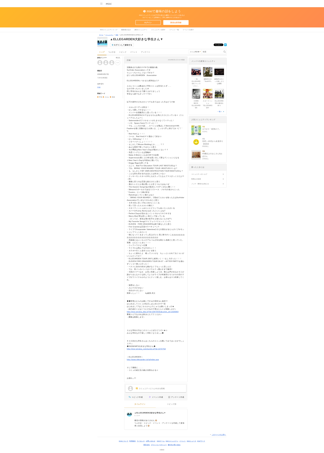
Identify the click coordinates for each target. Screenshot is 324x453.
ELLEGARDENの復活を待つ (219, 103)
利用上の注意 (196, 179)
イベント (133, 52)
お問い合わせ (150, 441)
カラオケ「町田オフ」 (211, 129)
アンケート (145, 52)
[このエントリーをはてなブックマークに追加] (225, 45)
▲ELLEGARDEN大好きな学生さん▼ (150, 413)
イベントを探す (188, 30)
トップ (102, 52)
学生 (100, 97)
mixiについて (123, 441)
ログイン (148, 23)
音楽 (117, 35)
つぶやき (112, 52)
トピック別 (171, 404)
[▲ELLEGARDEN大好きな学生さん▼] (129, 414)
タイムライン (140, 404)
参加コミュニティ (141, 30)
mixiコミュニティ (172, 441)
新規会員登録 (175, 23)
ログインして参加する (123, 45)
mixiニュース (191, 441)
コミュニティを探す (158, 30)
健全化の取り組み (174, 445)
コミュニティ (109, 35)
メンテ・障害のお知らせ (200, 184)
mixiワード (201, 441)
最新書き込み (126, 30)
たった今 (137, 415)
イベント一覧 (174, 30)
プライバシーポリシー (159, 445)
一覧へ (219, 111)
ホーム (101, 35)
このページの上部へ (219, 435)
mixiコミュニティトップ (108, 30)
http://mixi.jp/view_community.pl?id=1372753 (146, 349)
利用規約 (132, 441)
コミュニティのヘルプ (199, 174)
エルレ (107, 97)
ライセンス (141, 441)
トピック (122, 52)
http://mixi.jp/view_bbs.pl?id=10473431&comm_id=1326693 (152, 312)
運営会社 (146, 445)
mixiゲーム (161, 441)
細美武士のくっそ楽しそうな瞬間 (219, 81)
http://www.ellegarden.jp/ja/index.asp (143, 360)
